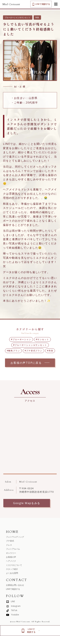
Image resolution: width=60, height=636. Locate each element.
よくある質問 (12, 573)
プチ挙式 (10, 540)
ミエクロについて (14, 565)
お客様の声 (11, 557)
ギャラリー (11, 553)
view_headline (55, 4)
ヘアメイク (11, 561)
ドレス (9, 545)
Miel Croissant (11, 4)
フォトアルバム (13, 549)
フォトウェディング (15, 536)
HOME (12, 532)
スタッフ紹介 (12, 569)
